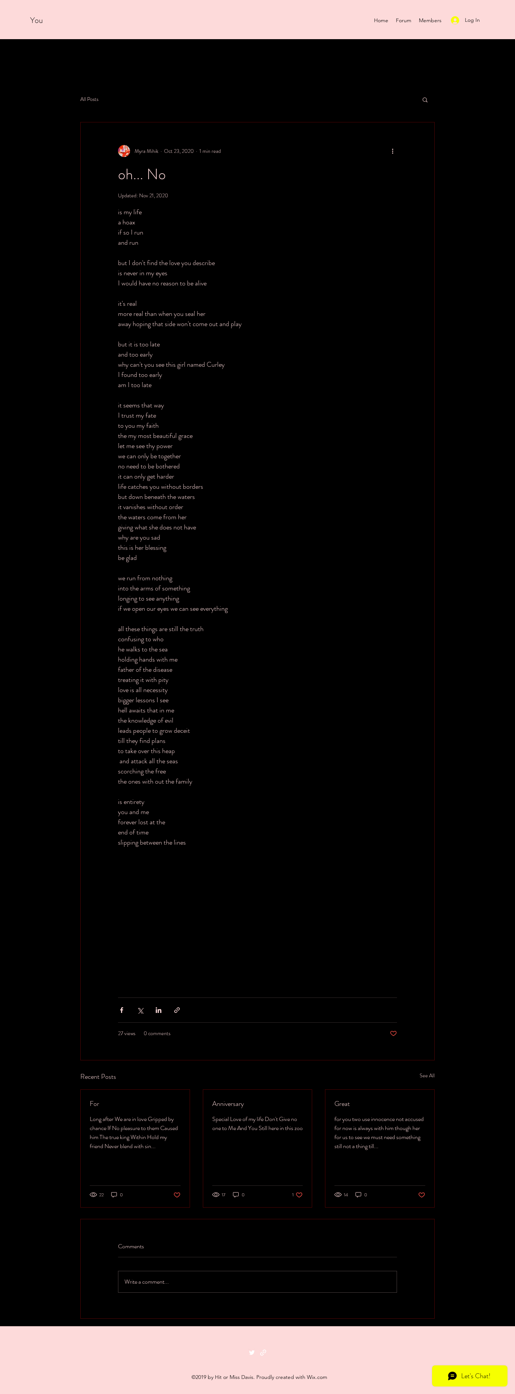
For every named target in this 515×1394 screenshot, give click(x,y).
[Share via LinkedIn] (158, 1010)
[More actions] (392, 151)
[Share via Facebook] (121, 1010)
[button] (425, 99)
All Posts (89, 99)
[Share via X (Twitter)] (140, 1010)
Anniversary (228, 1104)
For (94, 1104)
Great (342, 1104)
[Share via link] (177, 1010)
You (37, 20)
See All (427, 1075)
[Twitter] (252, 1352)
